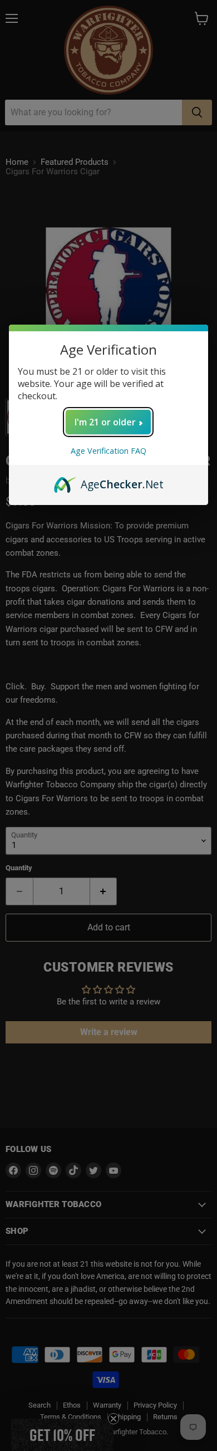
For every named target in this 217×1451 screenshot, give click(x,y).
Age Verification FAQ (108, 450)
